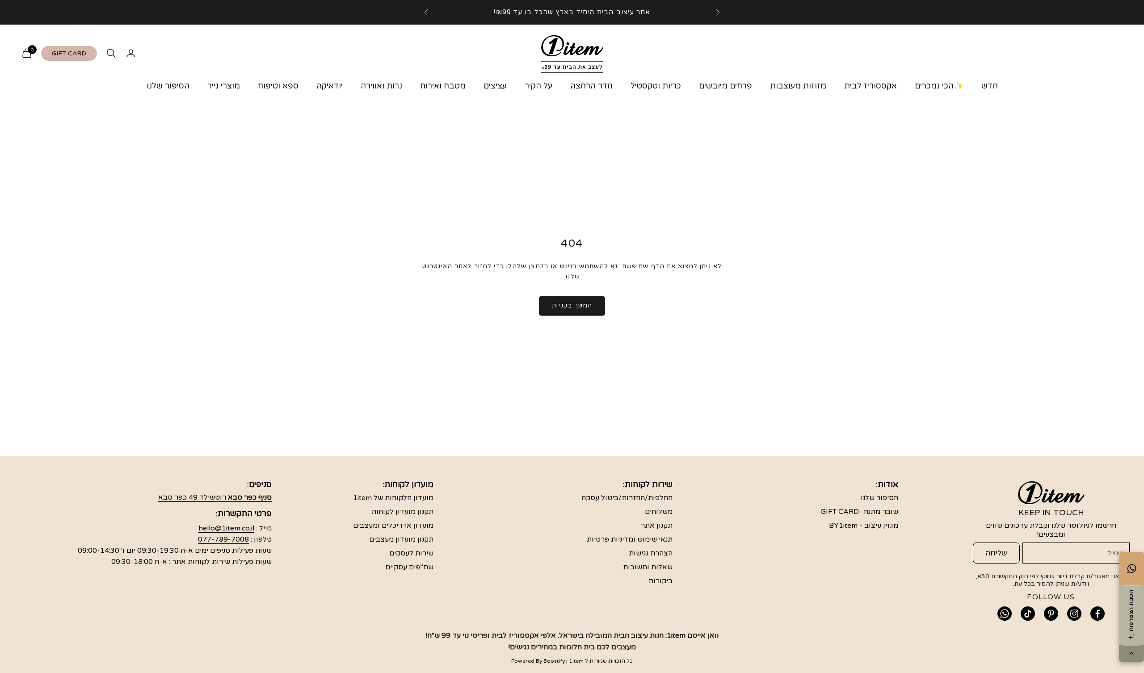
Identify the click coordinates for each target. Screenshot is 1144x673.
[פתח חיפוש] (111, 53)
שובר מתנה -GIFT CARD (859, 511)
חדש (989, 86)
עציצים (495, 86)
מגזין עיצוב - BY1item (863, 525)
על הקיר (538, 85)
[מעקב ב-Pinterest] (1051, 613)
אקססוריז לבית (870, 85)
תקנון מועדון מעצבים (401, 539)
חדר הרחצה (591, 85)
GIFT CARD (69, 53)
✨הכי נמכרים (939, 86)
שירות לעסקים (411, 553)
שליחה (996, 553)
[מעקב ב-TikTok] (1028, 613)
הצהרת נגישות (651, 553)
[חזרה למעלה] (1131, 653)
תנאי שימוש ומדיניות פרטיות (630, 539)
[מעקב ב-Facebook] (1097, 613)
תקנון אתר (657, 525)
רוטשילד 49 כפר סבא (215, 497)
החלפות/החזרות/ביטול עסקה (627, 497)
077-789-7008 (223, 539)
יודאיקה (329, 85)
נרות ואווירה (381, 85)
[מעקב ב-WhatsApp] (1004, 613)
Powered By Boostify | (539, 661)
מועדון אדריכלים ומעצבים (393, 525)
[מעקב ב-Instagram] (1074, 613)
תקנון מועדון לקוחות (402, 511)
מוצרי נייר (223, 86)
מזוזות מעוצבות (798, 86)
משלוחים (659, 511)
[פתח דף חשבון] (131, 53)
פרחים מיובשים (725, 86)
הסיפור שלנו (168, 85)
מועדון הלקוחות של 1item (393, 497)
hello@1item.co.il (226, 528)
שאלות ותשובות (648, 567)
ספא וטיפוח (278, 86)
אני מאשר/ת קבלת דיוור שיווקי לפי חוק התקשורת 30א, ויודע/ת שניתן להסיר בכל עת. (1048, 580)
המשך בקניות (572, 305)
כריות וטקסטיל (656, 85)
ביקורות (660, 580)
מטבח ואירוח (443, 86)
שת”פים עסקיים (409, 567)
